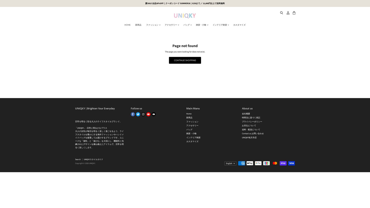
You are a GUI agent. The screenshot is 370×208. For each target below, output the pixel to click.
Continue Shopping (185, 60)
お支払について (249, 125)
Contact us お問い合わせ (253, 133)
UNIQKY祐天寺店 (249, 137)
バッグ (186, 25)
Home (127, 25)
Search (78, 159)
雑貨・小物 (201, 25)
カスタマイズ (239, 25)
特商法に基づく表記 (251, 117)
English (229, 163)
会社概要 (246, 113)
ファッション (152, 25)
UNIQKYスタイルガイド (93, 159)
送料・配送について (251, 129)
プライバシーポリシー (252, 121)
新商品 (138, 25)
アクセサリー (171, 25)
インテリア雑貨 (220, 25)
